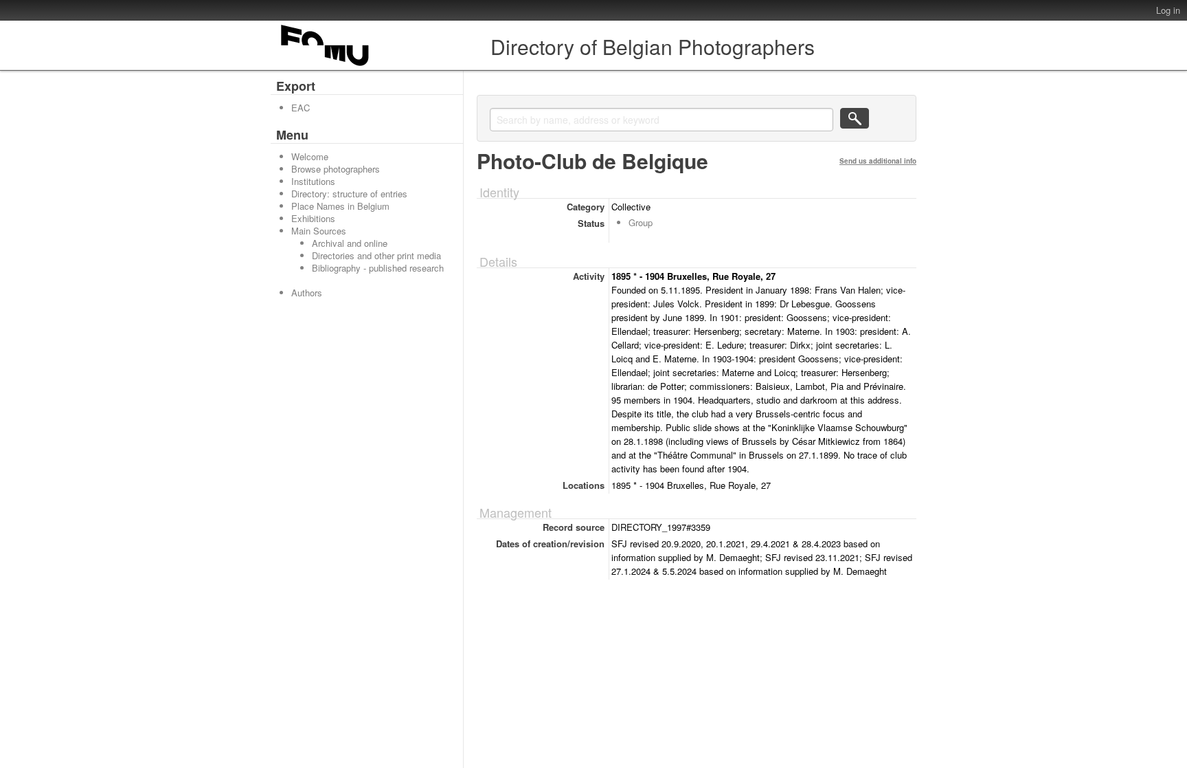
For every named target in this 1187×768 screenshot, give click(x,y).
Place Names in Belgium (340, 205)
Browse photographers (335, 168)
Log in (1168, 10)
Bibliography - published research (378, 267)
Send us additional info (877, 161)
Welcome (309, 156)
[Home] (326, 65)
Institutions (313, 181)
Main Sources (318, 230)
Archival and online (349, 243)
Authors (306, 292)
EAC (300, 107)
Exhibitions (313, 218)
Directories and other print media (376, 255)
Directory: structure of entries (349, 193)
